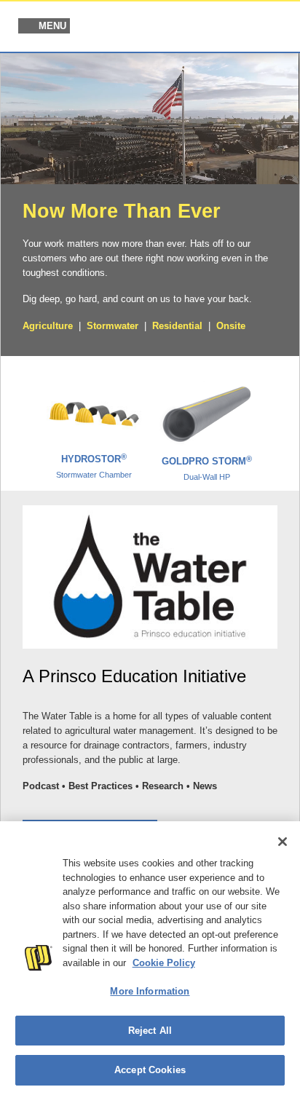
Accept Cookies (150, 1069)
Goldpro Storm (207, 468)
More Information (149, 991)
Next (280, 417)
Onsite (230, 325)
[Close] (283, 842)
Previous (20, 417)
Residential (177, 325)
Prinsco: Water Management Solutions (213, 28)
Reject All (150, 1030)
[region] (150, 958)
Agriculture (48, 325)
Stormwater (112, 325)
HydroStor (94, 466)
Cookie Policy (164, 962)
